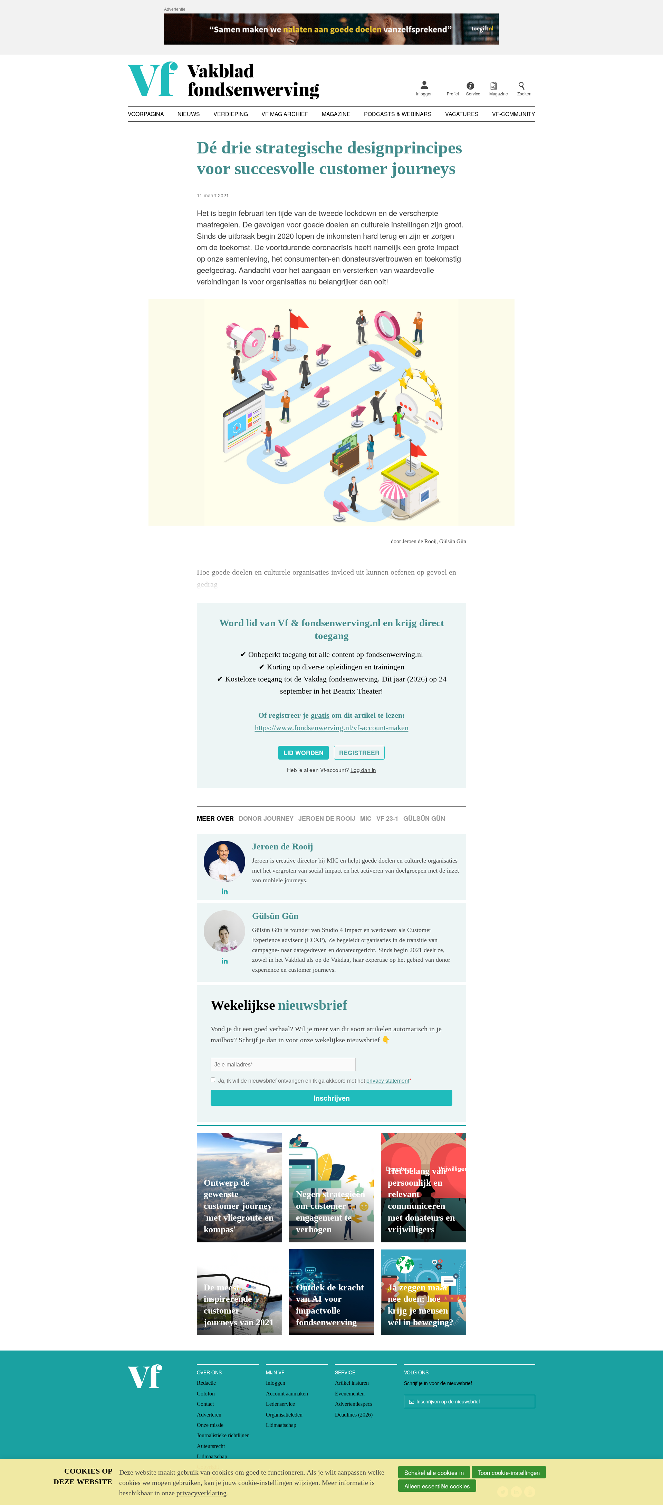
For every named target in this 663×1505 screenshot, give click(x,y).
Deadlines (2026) (354, 1415)
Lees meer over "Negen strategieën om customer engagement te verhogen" (331, 1187)
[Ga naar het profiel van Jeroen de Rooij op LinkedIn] (224, 891)
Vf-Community (513, 114)
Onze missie (210, 1425)
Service (345, 1372)
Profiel (453, 93)
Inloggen (424, 93)
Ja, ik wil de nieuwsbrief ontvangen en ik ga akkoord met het (314, 1080)
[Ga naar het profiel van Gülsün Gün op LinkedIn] (224, 960)
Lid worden (304, 752)
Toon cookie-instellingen (509, 1472)
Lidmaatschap (212, 1456)
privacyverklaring (201, 1493)
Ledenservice (280, 1404)
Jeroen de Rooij (419, 541)
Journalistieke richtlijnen (223, 1435)
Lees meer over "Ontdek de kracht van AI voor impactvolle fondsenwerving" (331, 1292)
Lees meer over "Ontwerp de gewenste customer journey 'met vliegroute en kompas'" (239, 1187)
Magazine (336, 114)
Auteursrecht (211, 1446)
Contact (205, 1404)
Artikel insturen (352, 1383)
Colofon (206, 1393)
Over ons (209, 1372)
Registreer (359, 752)
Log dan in (363, 769)
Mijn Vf (275, 1372)
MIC (366, 818)
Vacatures (462, 114)
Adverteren (209, 1415)
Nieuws (188, 114)
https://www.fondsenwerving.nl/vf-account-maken (332, 727)
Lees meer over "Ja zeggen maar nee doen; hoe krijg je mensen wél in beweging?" (423, 1292)
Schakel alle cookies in (434, 1472)
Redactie (206, 1383)
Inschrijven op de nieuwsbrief (448, 1401)
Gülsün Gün (452, 541)
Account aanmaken (287, 1393)
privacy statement (387, 1080)
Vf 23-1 (387, 818)
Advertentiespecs (353, 1404)
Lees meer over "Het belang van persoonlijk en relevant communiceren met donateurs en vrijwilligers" (423, 1187)
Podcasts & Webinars (398, 114)
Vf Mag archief (284, 114)
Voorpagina (146, 114)
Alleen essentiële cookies (437, 1486)
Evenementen (350, 1393)
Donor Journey (266, 818)
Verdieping (230, 114)
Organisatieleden (284, 1415)
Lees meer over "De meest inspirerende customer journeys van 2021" (239, 1292)
